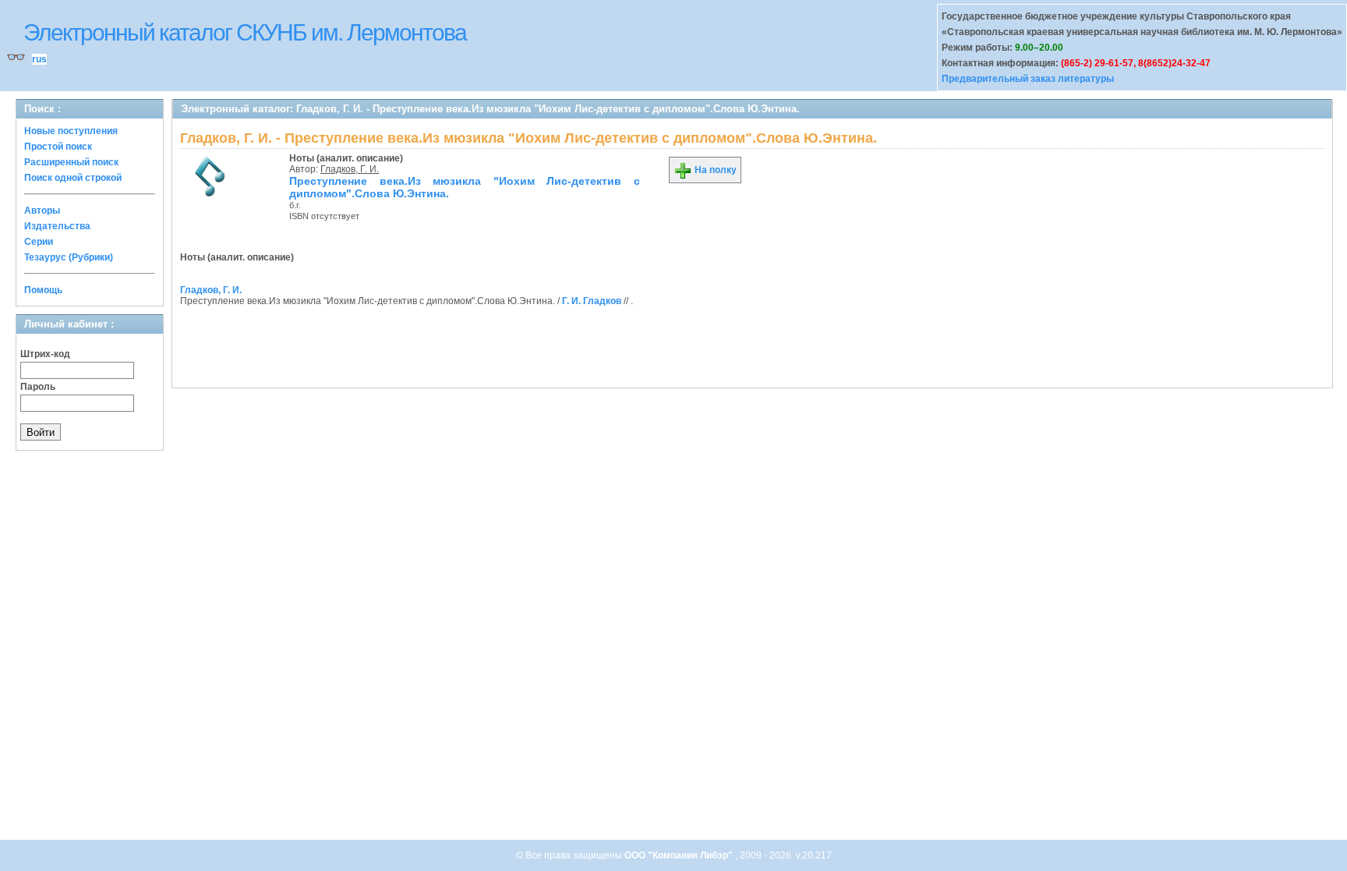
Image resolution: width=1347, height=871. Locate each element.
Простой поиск (58, 146)
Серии (38, 241)
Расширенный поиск (71, 162)
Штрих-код (45, 354)
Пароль (37, 386)
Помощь (43, 290)
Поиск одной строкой (73, 177)
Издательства (57, 226)
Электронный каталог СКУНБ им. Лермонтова (244, 32)
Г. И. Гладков (591, 301)
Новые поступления (71, 131)
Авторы (42, 210)
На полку (714, 170)
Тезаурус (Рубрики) (68, 257)
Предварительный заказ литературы (1028, 78)
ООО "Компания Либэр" (679, 855)
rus (39, 59)
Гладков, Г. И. (349, 169)
